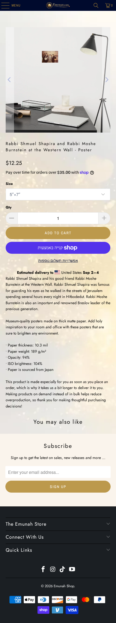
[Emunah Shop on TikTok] (63, 570)
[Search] (96, 5)
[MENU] (2, 5)
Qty (9, 207)
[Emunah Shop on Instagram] (53, 570)
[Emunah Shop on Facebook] (43, 570)
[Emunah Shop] (58, 5)
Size (9, 183)
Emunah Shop (64, 586)
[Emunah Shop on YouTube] (72, 570)
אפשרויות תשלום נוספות (58, 260)
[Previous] (9, 80)
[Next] (106, 80)
